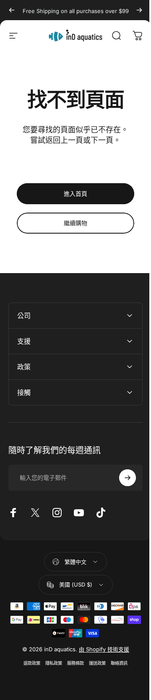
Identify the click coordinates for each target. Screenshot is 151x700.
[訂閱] (121, 477)
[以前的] (12, 10)
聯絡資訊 (116, 663)
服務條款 (72, 663)
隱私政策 (50, 663)
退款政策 (29, 663)
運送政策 (94, 663)
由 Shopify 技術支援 (101, 649)
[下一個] (139, 10)
